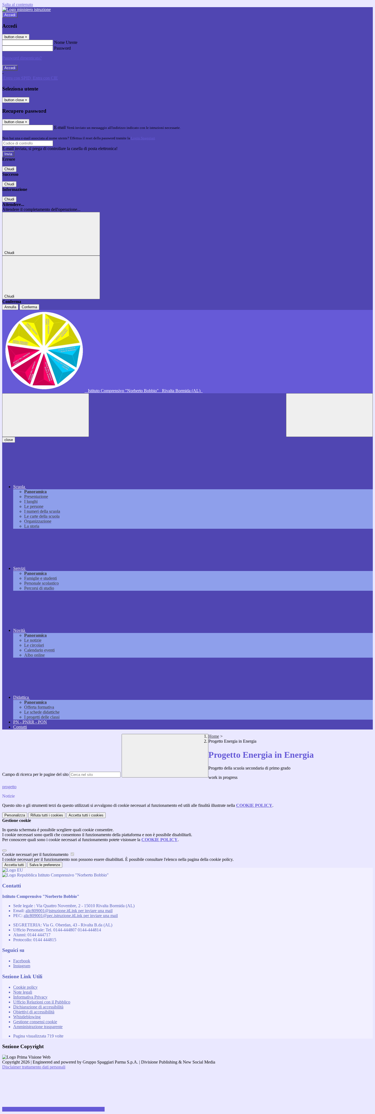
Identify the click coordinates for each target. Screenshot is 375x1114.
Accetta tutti (86, 815)
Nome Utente (65, 42)
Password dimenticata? (22, 58)
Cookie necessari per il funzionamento (35, 854)
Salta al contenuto (17, 4)
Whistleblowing (27, 1016)
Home (213, 736)
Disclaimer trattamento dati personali (33, 1067)
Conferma (29, 307)
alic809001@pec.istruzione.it (71, 915)
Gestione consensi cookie (35, 1021)
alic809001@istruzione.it (69, 910)
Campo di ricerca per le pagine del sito (35, 774)
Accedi (9, 15)
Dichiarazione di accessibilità (38, 1007)
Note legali (22, 992)
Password (62, 48)
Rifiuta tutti (46, 815)
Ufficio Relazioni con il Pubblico (41, 1002)
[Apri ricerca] (329, 415)
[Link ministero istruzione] (26, 9)
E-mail (60, 127)
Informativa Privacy (30, 997)
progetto (9, 786)
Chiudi (9, 169)
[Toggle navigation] (45, 415)
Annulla (10, 307)
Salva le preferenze (44, 865)
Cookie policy (25, 987)
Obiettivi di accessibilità (33, 1012)
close (8, 440)
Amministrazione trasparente (38, 1026)
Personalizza (14, 815)
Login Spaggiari (143, 138)
